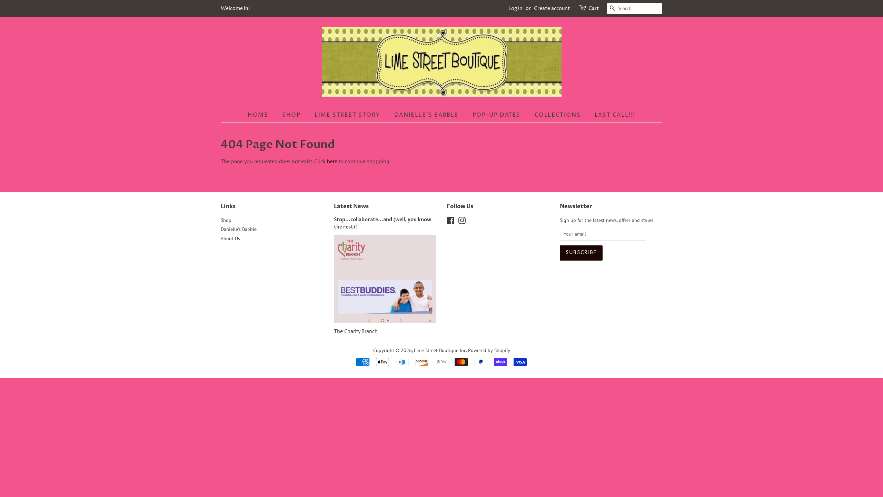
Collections (558, 115)
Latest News (351, 206)
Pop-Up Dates (496, 115)
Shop (291, 115)
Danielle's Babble (426, 115)
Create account (552, 8)
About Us (230, 238)
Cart (593, 8)
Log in (515, 8)
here (332, 161)
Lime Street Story (347, 115)
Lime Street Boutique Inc (440, 350)
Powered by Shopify (489, 350)
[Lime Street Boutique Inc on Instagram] (462, 222)
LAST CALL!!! (615, 115)
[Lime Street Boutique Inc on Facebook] (451, 222)
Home (258, 115)
